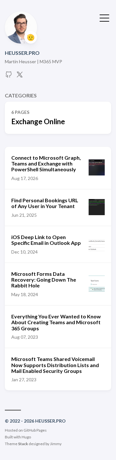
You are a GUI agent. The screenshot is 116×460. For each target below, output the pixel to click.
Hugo (26, 437)
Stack (23, 443)
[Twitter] (20, 76)
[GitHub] (9, 76)
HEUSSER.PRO (22, 53)
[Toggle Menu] (104, 17)
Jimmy (56, 443)
